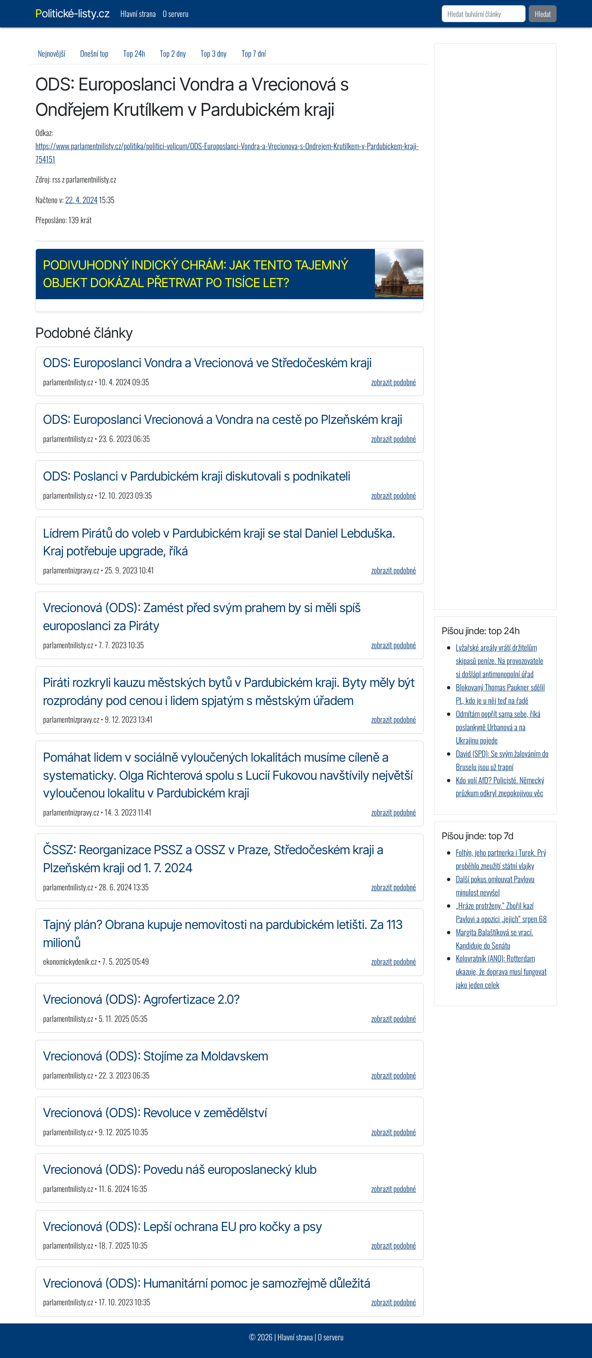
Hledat (543, 13)
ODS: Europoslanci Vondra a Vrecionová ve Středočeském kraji (207, 362)
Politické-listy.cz (72, 13)
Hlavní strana (138, 13)
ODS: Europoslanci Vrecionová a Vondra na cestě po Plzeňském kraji (222, 419)
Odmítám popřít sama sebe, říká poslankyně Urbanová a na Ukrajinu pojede (498, 727)
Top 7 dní (254, 53)
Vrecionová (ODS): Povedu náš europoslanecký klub (180, 1169)
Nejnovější (51, 53)
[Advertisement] (495, 326)
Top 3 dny (213, 53)
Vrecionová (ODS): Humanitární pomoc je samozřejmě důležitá (207, 1283)
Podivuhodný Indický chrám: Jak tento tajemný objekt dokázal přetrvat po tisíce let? (195, 273)
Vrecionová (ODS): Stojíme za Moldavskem (155, 1055)
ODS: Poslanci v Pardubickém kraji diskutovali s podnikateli (196, 475)
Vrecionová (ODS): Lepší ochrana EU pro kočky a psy (182, 1226)
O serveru (175, 13)
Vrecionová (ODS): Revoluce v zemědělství (155, 1112)
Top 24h (134, 53)
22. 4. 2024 (81, 199)
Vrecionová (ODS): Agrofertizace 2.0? (141, 999)
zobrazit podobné (393, 382)
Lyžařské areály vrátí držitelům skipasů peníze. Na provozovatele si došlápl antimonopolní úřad (499, 660)
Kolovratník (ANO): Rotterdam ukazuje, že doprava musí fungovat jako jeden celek (501, 971)
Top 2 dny (173, 53)
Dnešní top (94, 53)
